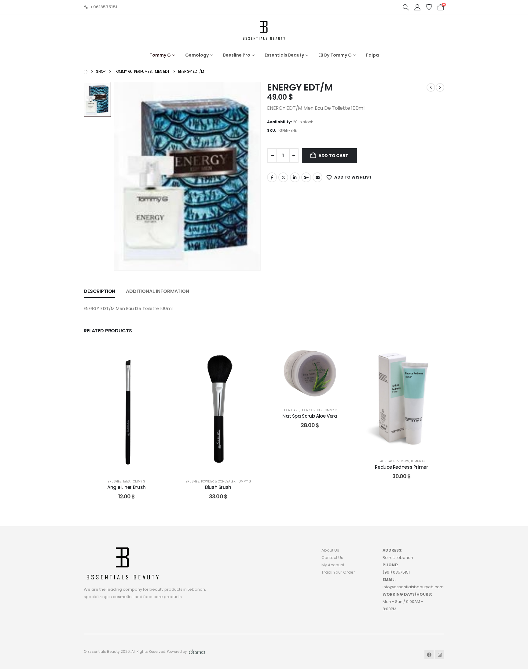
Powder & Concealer (218, 481)
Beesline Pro (236, 55)
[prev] (431, 87)
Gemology (197, 55)
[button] (405, 7)
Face (382, 461)
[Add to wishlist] (160, 354)
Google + (306, 177)
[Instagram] (439, 654)
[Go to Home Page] (85, 71)
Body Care (291, 410)
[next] (440, 87)
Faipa (372, 55)
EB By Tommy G (335, 55)
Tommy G (160, 55)
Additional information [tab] (157, 291)
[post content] (126, 409)
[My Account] (417, 7)
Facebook (272, 177)
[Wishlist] (429, 7)
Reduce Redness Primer (401, 467)
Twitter (283, 177)
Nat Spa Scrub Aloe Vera (309, 416)
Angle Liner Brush (126, 487)
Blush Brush (218, 487)
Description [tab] (99, 291)
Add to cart (333, 156)
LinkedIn (295, 177)
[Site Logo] (264, 30)
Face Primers (398, 461)
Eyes (126, 481)
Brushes (115, 481)
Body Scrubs (311, 410)
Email (317, 177)
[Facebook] (429, 654)
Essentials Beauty (284, 55)
